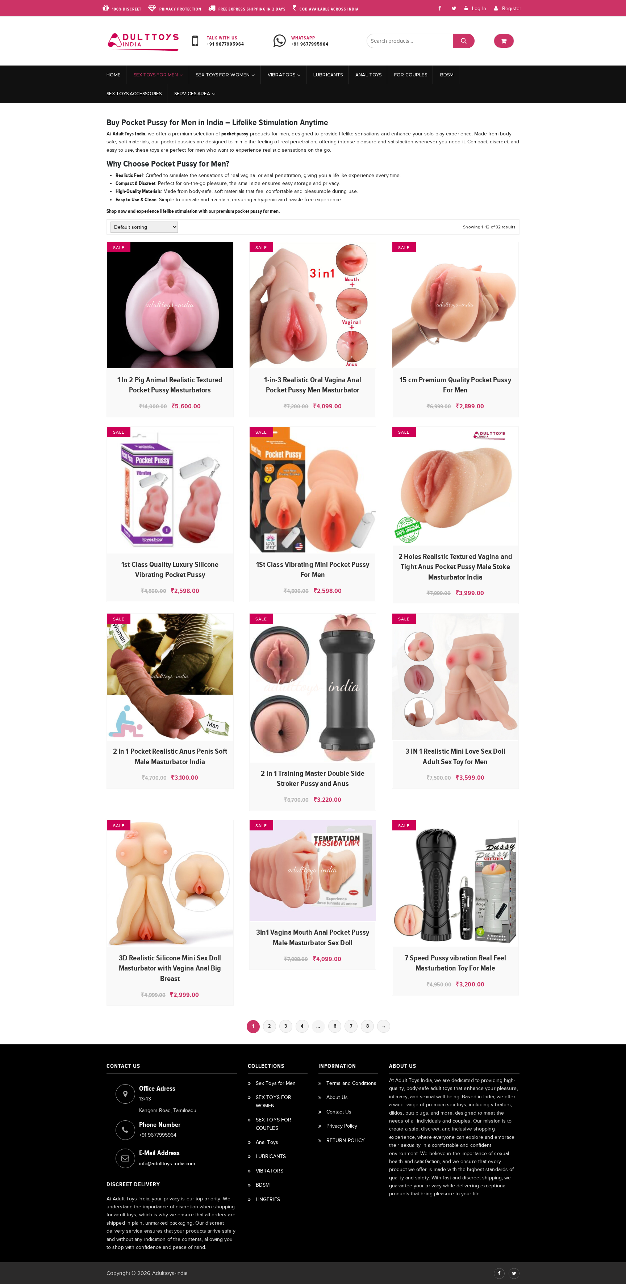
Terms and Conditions (351, 1083)
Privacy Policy (341, 1126)
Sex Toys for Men (156, 74)
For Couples (410, 74)
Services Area (192, 93)
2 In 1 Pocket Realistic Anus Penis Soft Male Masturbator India (170, 756)
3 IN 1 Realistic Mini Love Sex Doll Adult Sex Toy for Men (455, 756)
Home (114, 74)
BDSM (447, 74)
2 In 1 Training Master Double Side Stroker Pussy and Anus (312, 778)
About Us (337, 1097)
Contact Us (338, 1112)
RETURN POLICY (345, 1140)
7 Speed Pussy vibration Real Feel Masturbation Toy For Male (455, 962)
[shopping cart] (504, 41)
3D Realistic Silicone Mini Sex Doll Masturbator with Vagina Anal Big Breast (170, 968)
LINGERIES (268, 1199)
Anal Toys (368, 74)
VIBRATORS (281, 74)
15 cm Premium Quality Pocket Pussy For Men (455, 384)
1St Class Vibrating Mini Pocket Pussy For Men (313, 569)
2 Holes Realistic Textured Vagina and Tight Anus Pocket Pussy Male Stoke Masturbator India (455, 566)
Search (463, 41)
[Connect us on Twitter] (514, 1273)
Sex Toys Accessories (134, 93)
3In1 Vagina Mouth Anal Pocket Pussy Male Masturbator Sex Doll (313, 937)
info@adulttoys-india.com (167, 1163)
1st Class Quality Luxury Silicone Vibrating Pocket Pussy (169, 569)
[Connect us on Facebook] (440, 8)
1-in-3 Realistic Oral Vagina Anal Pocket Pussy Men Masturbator (312, 384)
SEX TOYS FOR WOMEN (223, 74)
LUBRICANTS (328, 74)
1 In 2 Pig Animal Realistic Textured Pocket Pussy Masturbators (170, 384)
